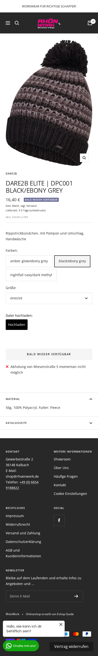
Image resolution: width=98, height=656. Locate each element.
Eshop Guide (65, 614)
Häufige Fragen (66, 476)
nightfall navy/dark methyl (31, 275)
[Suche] (17, 23)
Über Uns (61, 467)
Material (13, 399)
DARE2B (11, 173)
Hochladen (16, 324)
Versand (31, 206)
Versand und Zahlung (23, 533)
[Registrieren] (76, 596)
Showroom (62, 459)
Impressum (15, 516)
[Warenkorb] (90, 23)
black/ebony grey (72, 261)
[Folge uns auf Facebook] (59, 520)
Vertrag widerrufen (71, 646)
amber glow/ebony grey (29, 261)
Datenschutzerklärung (23, 541)
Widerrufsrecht (18, 524)
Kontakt (60, 485)
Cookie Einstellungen (70, 493)
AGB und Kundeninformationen (23, 553)
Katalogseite (16, 423)
